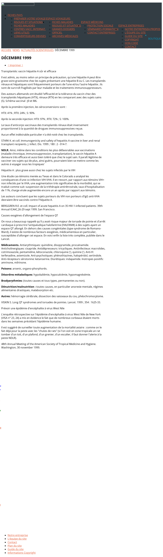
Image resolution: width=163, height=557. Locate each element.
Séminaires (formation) (102, 29)
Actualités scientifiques (37, 50)
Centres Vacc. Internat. (30, 29)
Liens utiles (21, 32)
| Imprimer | (15, 65)
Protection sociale (100, 25)
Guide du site (134, 36)
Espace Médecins (92, 22)
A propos (154, 29)
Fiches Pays (15, 15)
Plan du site (15, 545)
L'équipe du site (135, 32)
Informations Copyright (22, 552)
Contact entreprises (101, 32)
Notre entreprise (136, 29)
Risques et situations (28, 22)
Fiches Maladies (24, 25)
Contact (130, 46)
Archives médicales (65, 36)
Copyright (132, 39)
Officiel (57, 32)
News (16, 50)
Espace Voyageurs (58, 18)
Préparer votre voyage (30, 18)
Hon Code (131, 43)
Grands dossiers (63, 29)
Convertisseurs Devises (30, 36)
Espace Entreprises (131, 25)
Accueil (6, 50)
